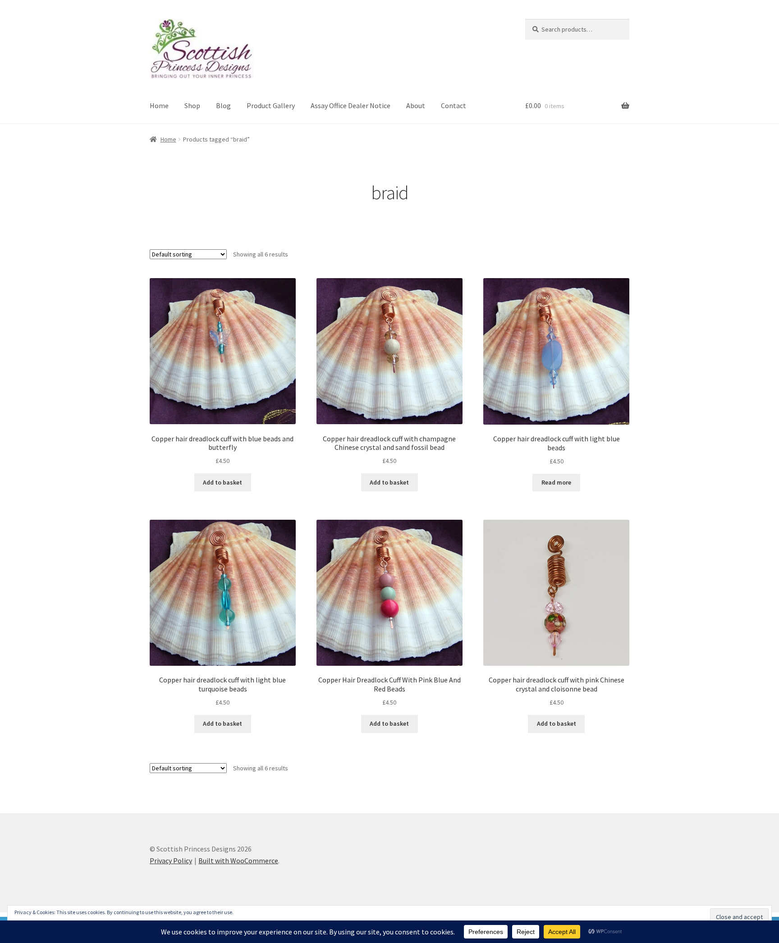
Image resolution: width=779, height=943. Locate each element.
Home (159, 105)
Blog (223, 105)
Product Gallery (271, 105)
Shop (192, 105)
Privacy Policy (171, 860)
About (415, 105)
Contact (453, 105)
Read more (556, 482)
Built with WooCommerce (238, 860)
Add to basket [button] (222, 482)
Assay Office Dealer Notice (350, 105)
